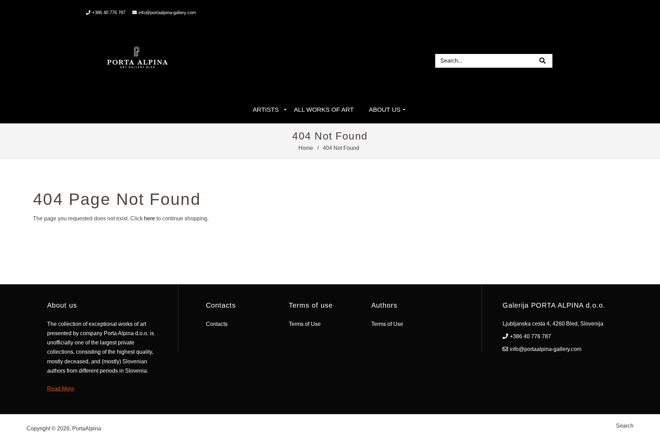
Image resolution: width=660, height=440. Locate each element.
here (149, 218)
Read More (60, 389)
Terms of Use (305, 324)
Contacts (217, 324)
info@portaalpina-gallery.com (167, 12)
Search (625, 426)
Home (305, 148)
